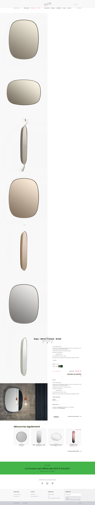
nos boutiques (62, 408)
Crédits (80, 503)
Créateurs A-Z (17, 8)
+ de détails (54, 360)
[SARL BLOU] (47, 3)
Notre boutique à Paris (35, 496)
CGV (79, 499)
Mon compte (76, 4)
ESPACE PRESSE (16, 503)
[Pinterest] (51, 342)
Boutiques (79, 8)
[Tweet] (47, 342)
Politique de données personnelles (54, 498)
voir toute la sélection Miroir (73, 451)
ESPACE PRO (25, 503)
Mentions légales (51, 494)
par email (60, 407)
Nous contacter (16, 496)
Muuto (47, 337)
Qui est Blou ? (33, 494)
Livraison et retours (17, 494)
